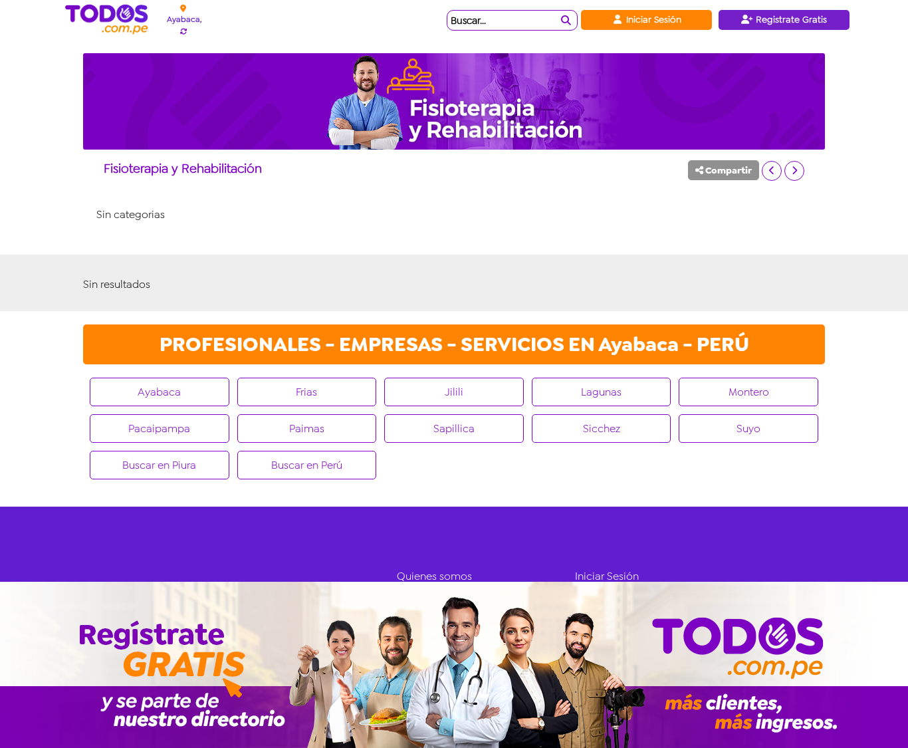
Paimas (306, 429)
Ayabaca (159, 392)
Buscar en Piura (159, 465)
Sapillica (454, 429)
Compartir (727, 170)
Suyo (748, 429)
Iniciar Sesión (652, 19)
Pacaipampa (159, 429)
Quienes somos (434, 576)
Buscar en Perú (306, 465)
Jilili (454, 392)
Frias (306, 392)
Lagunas (601, 392)
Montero (749, 392)
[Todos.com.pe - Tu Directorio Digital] (109, 20)
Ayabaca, (184, 19)
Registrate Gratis (790, 19)
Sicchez (601, 429)
